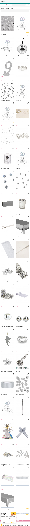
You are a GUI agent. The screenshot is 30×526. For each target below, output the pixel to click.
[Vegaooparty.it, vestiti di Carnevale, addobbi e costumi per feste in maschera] (6, 4)
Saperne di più (4, 522)
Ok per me (12, 522)
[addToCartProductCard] (13, 36)
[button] (1, 525)
